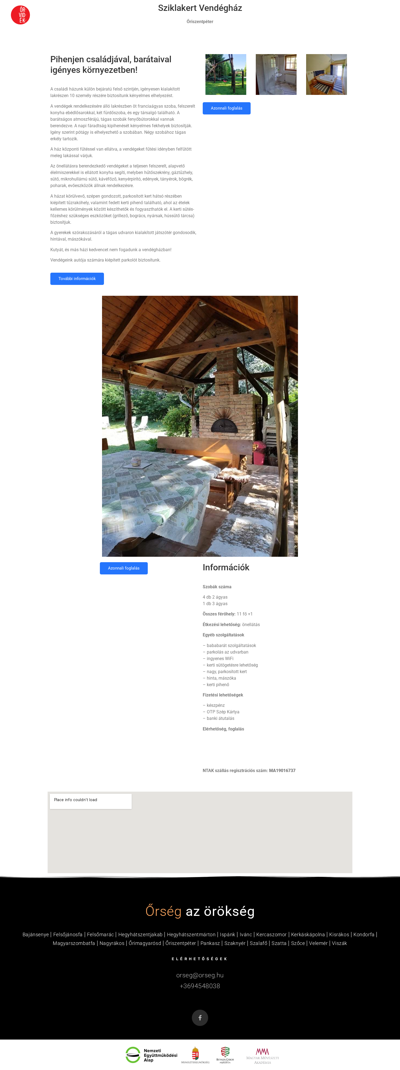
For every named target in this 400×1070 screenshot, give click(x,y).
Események (221, 15)
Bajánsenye (36, 934)
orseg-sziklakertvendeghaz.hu (231, 749)
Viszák (339, 943)
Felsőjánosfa (68, 934)
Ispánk (227, 934)
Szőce (298, 943)
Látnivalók (265, 15)
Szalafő (258, 943)
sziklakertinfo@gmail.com (228, 739)
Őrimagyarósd (145, 943)
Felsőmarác (100, 934)
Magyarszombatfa (74, 943)
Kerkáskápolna (308, 934)
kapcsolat (368, 15)
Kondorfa (364, 934)
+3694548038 (200, 986)
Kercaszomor (271, 934)
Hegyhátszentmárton (191, 934)
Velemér (318, 943)
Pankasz (210, 943)
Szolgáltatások (317, 15)
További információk (77, 278)
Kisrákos (339, 934)
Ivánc (246, 934)
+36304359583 (217, 760)
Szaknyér (235, 943)
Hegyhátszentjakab (140, 934)
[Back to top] (385, 1048)
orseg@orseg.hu (200, 975)
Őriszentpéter (180, 943)
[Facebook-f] (200, 1018)
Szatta (279, 943)
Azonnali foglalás (226, 108)
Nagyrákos (112, 943)
